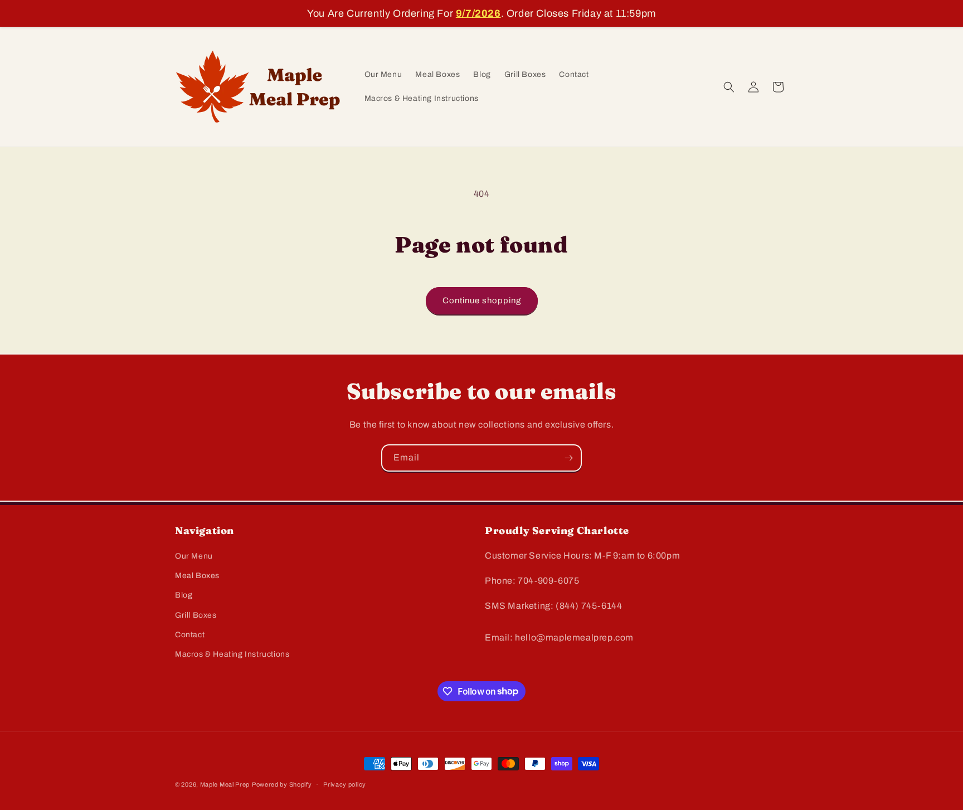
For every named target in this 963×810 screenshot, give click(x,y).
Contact (190, 634)
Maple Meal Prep (225, 784)
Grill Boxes (196, 615)
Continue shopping (481, 300)
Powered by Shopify (282, 784)
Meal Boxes (197, 576)
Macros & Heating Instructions (232, 654)
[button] (729, 87)
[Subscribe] (568, 458)
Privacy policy (344, 783)
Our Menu (194, 556)
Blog (183, 595)
